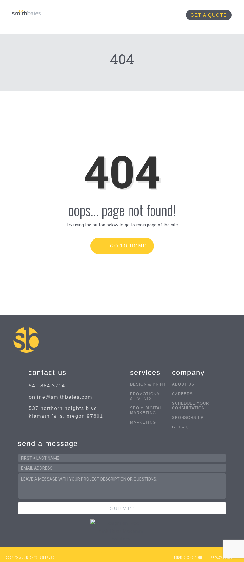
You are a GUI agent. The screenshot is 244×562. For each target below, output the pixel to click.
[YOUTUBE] (127, 554)
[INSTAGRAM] (115, 554)
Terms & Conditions (188, 557)
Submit (122, 508)
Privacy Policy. (222, 557)
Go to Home (127, 245)
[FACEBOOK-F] (103, 554)
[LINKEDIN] (138, 554)
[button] (169, 15)
